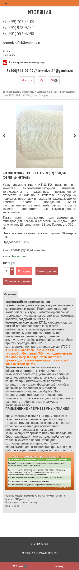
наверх (61, 566)
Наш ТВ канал (12, 506)
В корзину (25, 271)
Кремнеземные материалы (20, 91)
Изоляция (39, 12)
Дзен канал (9, 55)
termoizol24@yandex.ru (22, 43)
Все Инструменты (18, 62)
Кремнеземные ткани (47, 91)
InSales (54, 552)
